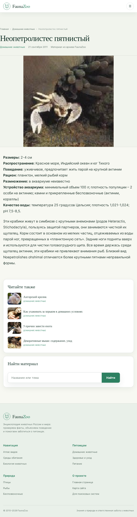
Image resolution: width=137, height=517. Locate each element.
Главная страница (82, 482)
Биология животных (15, 463)
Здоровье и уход (82, 457)
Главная (4, 29)
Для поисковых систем (85, 493)
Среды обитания (12, 457)
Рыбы (6, 488)
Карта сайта (79, 488)
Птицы (7, 482)
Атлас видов (10, 451)
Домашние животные (23, 29)
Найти (110, 377)
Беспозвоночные (13, 493)
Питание (77, 463)
